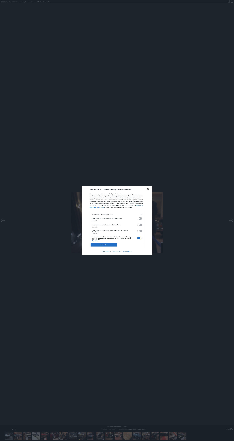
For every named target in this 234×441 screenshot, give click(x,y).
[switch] (139, 218)
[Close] (148, 189)
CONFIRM (103, 245)
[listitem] (117, 214)
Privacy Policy (127, 251)
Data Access (117, 251)
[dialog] (117, 220)
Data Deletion (107, 251)
